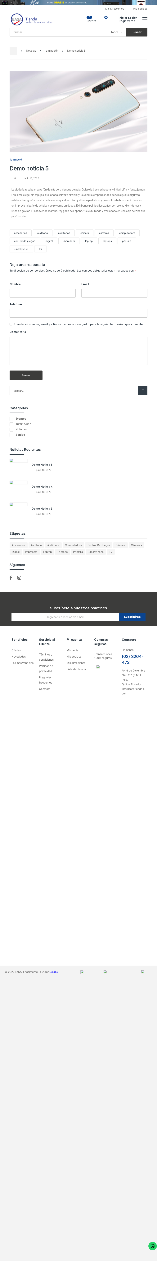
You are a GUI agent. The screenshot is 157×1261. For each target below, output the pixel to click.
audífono (42, 232)
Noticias (31, 50)
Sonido (20, 434)
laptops (107, 240)
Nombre (15, 284)
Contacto (44, 688)
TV (40, 249)
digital (49, 240)
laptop (89, 240)
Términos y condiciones (46, 657)
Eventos (21, 418)
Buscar (142, 390)
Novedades (18, 656)
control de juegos (24, 240)
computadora (127, 232)
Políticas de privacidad (46, 668)
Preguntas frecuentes (45, 680)
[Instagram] (130, 704)
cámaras (104, 232)
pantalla (126, 240)
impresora (69, 240)
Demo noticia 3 (42, 508)
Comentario (18, 331)
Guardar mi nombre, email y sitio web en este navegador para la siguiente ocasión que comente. (78, 324)
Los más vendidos (22, 662)
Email (85, 284)
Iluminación (51, 50)
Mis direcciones (76, 662)
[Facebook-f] (123, 704)
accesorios (20, 232)
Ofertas (16, 650)
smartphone (21, 249)
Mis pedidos (74, 656)
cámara (84, 232)
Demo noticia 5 (42, 464)
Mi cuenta (72, 650)
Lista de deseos (76, 669)
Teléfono (16, 304)
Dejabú (53, 971)
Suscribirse (132, 617)
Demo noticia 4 (42, 486)
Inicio (13, 51)
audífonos (64, 232)
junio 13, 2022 (31, 178)
